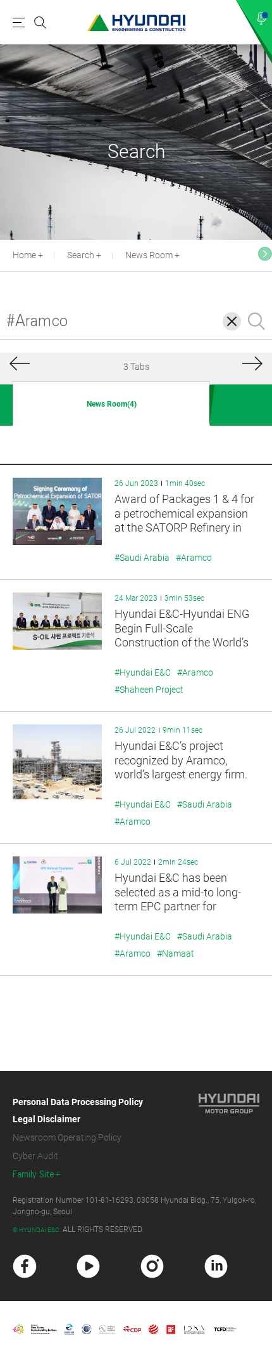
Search (80, 255)
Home (24, 255)
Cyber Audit (35, 1156)
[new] (25, 1266)
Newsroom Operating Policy (67, 1137)
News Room (149, 255)
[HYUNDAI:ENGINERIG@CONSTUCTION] (136, 22)
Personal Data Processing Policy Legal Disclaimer (78, 1110)
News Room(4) (112, 404)
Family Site (33, 1174)
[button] (265, 254)
